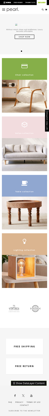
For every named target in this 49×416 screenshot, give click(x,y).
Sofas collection (24, 133)
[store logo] (13, 9)
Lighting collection (24, 250)
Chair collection (24, 75)
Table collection (24, 192)
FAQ (10, 402)
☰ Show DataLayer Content (29, 383)
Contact (24, 405)
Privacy (19, 402)
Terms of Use (34, 402)
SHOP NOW (24, 37)
